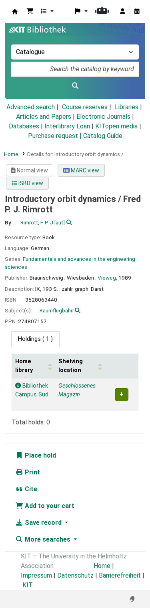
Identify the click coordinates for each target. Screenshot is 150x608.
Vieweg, (107, 277)
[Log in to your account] (122, 11)
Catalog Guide (102, 136)
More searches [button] (47, 539)
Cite (30, 489)
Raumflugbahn (57, 310)
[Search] (75, 86)
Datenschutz (75, 575)
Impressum (36, 575)
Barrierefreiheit (120, 575)
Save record (43, 522)
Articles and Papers (43, 116)
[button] (30, 11)
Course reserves (85, 107)
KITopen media (116, 126)
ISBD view (30, 183)
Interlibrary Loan (67, 126)
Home (11, 154)
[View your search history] (137, 11)
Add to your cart (48, 506)
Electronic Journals (103, 116)
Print (31, 472)
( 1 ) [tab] (35, 339)
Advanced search (30, 107)
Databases (24, 126)
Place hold (39, 455)
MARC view (84, 170)
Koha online (15, 11)
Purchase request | (55, 136)
